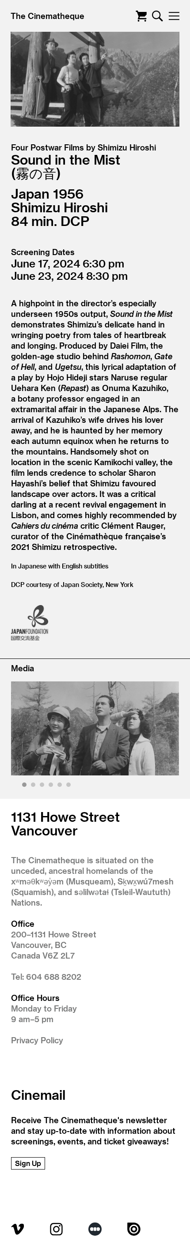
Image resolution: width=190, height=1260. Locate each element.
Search (157, 16)
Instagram (56, 1229)
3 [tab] (43, 786)
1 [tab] (25, 786)
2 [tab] (34, 786)
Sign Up (28, 1163)
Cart (141, 16)
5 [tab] (61, 786)
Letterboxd (95, 1229)
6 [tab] (69, 786)
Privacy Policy (37, 1040)
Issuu (134, 1229)
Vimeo (17, 1229)
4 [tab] (52, 786)
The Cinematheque (47, 15)
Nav (173, 16)
